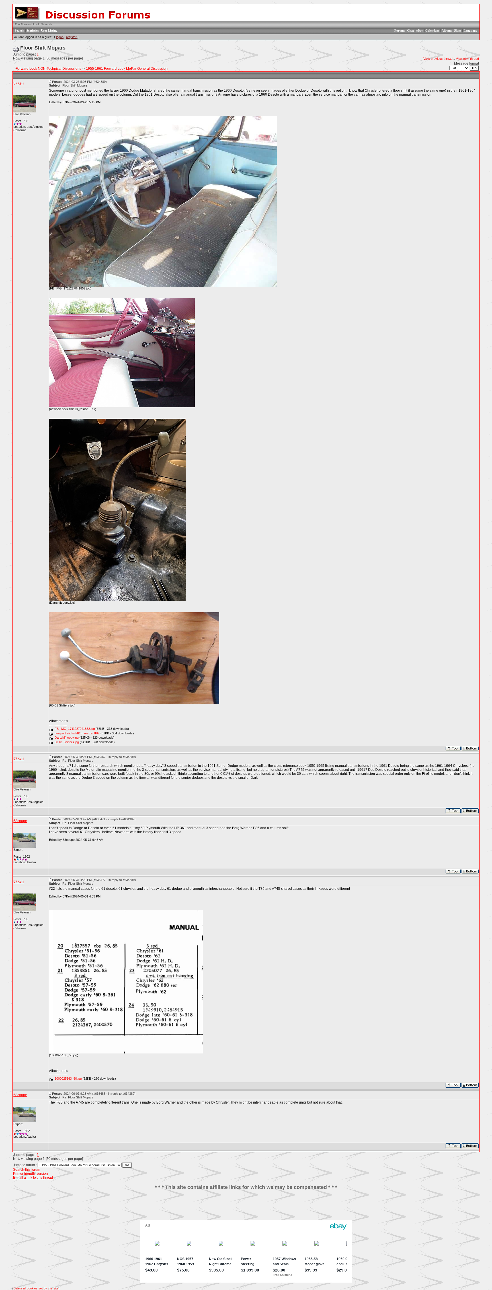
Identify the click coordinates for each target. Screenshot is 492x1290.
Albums (447, 30)
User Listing (49, 30)
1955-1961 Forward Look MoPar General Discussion (127, 69)
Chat (410, 30)
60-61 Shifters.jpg (67, 742)
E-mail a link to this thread (33, 1178)
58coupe (20, 821)
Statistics (32, 30)
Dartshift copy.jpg (67, 737)
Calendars (432, 30)
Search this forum (26, 1170)
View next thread (467, 58)
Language (470, 30)
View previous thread (437, 58)
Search (19, 30)
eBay (419, 30)
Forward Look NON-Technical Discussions (48, 69)
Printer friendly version (30, 1174)
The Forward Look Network (33, 24)
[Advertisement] (246, 1207)
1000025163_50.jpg (68, 1078)
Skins (457, 30)
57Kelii (18, 83)
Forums (399, 30)
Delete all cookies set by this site (35, 1288)
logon (59, 37)
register (71, 37)
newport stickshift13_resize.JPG (77, 733)
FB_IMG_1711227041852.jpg (75, 728)
